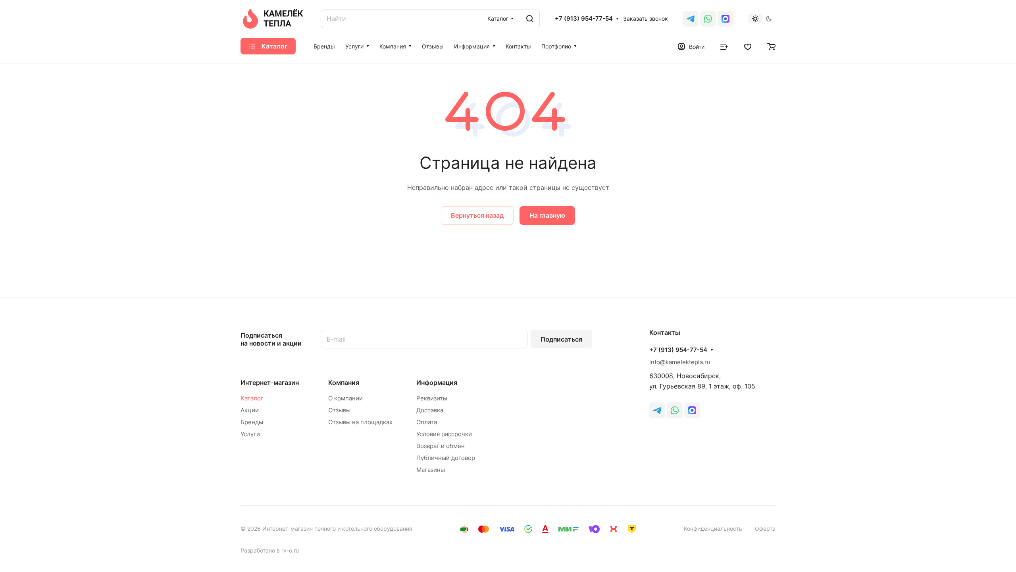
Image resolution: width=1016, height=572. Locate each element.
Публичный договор (445, 458)
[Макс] (725, 19)
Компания (343, 382)
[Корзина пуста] (771, 46)
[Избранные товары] (747, 46)
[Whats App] (708, 19)
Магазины (430, 469)
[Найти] (530, 19)
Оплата (426, 422)
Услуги (250, 434)
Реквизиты (431, 398)
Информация (436, 382)
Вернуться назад (477, 215)
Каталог (252, 398)
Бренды (252, 422)
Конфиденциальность (713, 528)
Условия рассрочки (444, 434)
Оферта (765, 528)
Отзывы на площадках (360, 422)
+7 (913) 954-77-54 (584, 18)
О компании (345, 398)
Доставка (429, 410)
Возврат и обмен (440, 446)
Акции (250, 410)
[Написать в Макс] (692, 410)
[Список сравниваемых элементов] (724, 46)
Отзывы (339, 410)
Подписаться (561, 339)
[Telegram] (690, 19)
